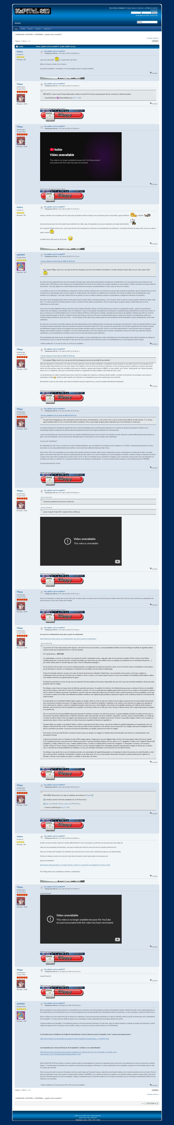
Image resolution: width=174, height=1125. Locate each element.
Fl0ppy (20, 84)
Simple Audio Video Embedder (88, 1117)
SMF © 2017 (86, 1115)
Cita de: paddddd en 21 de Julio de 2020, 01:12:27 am (58, 415)
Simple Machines (96, 1115)
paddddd (21, 255)
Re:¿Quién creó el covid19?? (54, 51)
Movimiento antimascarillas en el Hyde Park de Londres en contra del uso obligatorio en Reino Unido (75, 865)
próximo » (156, 38)
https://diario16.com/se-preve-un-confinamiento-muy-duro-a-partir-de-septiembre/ (68, 639)
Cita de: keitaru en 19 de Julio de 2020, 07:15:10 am (58, 261)
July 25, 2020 (65, 807)
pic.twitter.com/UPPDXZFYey (71, 804)
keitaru (20, 51)
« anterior (149, 38)
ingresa (134, 8)
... (28, 41)
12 (29, 41)
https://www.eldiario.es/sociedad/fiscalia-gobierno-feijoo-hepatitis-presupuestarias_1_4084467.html (74, 1039)
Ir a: (142, 1103)
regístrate (141, 8)
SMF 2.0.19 (78, 1115)
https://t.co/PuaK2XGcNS (53, 804)
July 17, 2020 (77, 98)
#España (88, 795)
